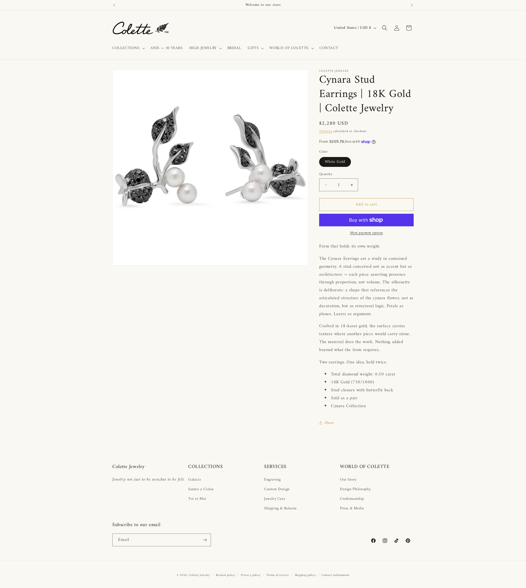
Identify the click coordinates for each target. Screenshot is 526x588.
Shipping (325, 131)
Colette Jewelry (199, 575)
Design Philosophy (355, 489)
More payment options (366, 233)
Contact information (335, 575)
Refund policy (225, 575)
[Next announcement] (412, 5)
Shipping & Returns (280, 508)
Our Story (348, 479)
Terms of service (277, 575)
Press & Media (352, 508)
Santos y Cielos (201, 489)
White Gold (335, 161)
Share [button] (329, 422)
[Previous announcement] (114, 5)
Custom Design (277, 489)
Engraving (272, 479)
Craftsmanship (352, 498)
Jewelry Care (274, 498)
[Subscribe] (205, 539)
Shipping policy (305, 575)
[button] (128, 48)
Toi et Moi (197, 498)
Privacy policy (251, 575)
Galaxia (194, 479)
